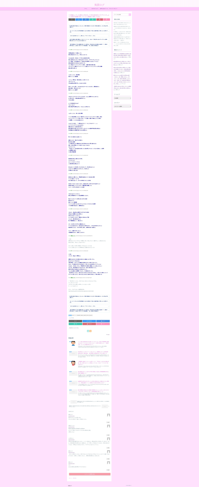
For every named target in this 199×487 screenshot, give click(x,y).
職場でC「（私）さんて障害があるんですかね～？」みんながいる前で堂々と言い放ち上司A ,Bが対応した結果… (122, 44)
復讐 (85, 315)
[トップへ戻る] (197, 485)
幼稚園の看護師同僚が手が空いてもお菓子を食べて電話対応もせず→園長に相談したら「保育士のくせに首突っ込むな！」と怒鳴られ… (122, 39)
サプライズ (75, 315)
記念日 (91, 315)
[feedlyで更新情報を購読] (88, 331)
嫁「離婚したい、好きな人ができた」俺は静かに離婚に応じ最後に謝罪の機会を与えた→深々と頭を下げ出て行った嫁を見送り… (122, 33)
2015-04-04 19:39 (71, 463)
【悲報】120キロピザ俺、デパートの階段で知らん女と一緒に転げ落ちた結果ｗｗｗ (122, 88)
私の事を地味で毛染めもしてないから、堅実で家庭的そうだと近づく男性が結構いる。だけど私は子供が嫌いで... (89, 26)
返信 (108, 422)
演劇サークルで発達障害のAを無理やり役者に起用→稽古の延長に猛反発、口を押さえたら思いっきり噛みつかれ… (122, 55)
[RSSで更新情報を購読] (90, 331)
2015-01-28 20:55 (71, 439)
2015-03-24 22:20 (71, 452)
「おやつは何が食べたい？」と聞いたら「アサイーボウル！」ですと (82, 35)
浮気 (88, 315)
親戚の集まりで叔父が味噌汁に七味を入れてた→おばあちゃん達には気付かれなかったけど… (122, 23)
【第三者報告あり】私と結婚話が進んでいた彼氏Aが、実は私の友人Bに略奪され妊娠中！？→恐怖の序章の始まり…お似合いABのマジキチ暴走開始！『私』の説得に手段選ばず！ (88, 45)
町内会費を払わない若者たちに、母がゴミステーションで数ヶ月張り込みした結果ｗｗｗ (122, 63)
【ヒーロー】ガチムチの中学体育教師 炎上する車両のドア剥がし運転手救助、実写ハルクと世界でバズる (89, 31)
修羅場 (71, 315)
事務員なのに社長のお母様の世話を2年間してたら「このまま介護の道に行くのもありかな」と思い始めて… (122, 28)
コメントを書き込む (89, 474)
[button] (106, 19)
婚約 (82, 315)
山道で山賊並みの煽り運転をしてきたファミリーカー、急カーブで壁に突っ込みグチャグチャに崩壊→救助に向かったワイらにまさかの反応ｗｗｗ (89, 40)
